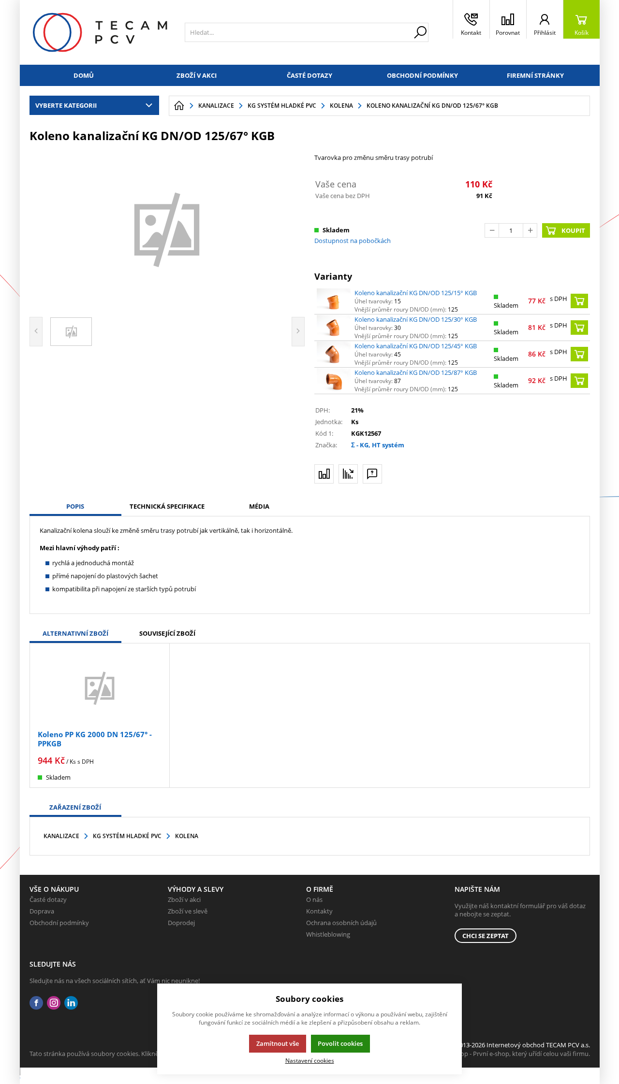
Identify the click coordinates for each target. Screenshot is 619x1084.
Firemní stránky (535, 75)
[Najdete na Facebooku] (36, 1003)
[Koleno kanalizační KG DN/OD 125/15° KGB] (334, 301)
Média (259, 506)
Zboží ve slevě (187, 911)
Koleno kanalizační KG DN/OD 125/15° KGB (415, 292)
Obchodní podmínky (422, 75)
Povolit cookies (340, 1043)
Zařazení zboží (75, 807)
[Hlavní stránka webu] (179, 105)
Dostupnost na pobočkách (352, 240)
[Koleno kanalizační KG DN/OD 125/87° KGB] (334, 380)
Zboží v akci (197, 75)
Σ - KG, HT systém (377, 445)
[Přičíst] (530, 230)
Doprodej (181, 922)
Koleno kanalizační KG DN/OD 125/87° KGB (415, 372)
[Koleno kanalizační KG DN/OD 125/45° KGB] (334, 354)
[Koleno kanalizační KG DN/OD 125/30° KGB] (334, 327)
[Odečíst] (492, 230)
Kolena (186, 836)
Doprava (41, 911)
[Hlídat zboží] (348, 474)
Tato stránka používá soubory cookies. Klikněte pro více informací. (124, 1053)
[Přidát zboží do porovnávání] (324, 474)
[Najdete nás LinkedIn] (71, 1003)
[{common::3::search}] (420, 32)
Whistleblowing (328, 934)
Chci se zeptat (485, 935)
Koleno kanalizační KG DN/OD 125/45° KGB (415, 346)
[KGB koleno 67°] (167, 228)
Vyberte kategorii (66, 105)
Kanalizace (61, 836)
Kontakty (319, 911)
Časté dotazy (309, 75)
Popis (75, 506)
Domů (84, 75)
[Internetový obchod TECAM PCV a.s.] (100, 32)
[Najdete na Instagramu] (53, 1003)
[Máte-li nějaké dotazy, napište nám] (372, 474)
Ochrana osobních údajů (341, 922)
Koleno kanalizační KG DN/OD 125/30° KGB (415, 319)
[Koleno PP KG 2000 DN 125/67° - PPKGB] (100, 687)
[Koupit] (579, 301)
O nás (314, 899)
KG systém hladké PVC (127, 836)
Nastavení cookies (309, 1060)
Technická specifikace (167, 506)
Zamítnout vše (277, 1043)
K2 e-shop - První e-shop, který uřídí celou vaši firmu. (515, 1053)
